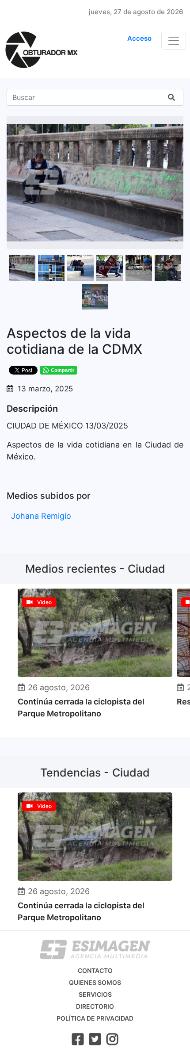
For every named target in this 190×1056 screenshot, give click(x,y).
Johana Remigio (41, 515)
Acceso (139, 38)
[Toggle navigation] (173, 41)
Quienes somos (95, 982)
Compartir (62, 370)
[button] (175, 124)
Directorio (95, 1006)
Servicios (95, 994)
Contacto (95, 970)
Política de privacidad (95, 1018)
